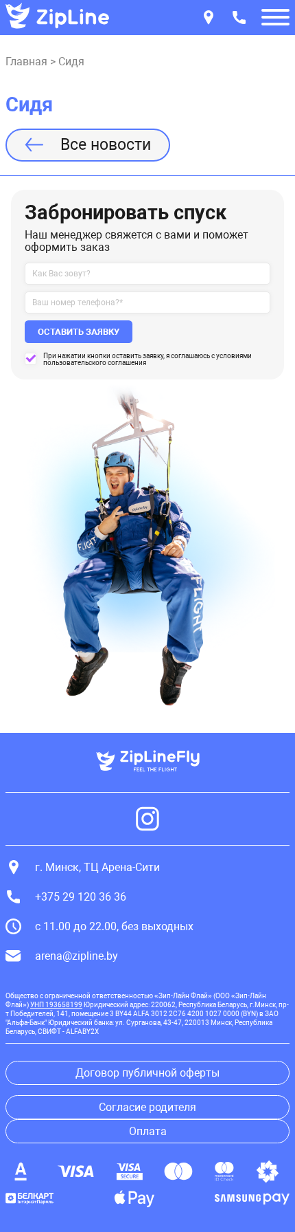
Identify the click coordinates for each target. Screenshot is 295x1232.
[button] (275, 18)
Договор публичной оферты (147, 1072)
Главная (26, 61)
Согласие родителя (147, 1107)
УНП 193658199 (56, 1005)
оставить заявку (78, 332)
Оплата (148, 1131)
